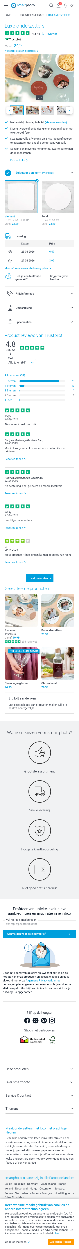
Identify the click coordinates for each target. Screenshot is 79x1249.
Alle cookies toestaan (60, 1242)
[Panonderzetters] (57, 610)
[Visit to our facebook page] (27, 1020)
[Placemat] (21, 610)
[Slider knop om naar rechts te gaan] (69, 110)
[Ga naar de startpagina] (23, 5)
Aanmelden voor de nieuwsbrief (26, 933)
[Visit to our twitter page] (35, 1020)
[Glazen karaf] (57, 663)
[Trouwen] (15, 15)
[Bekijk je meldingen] (65, 5)
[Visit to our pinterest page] (44, 1020)
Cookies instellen (15, 1242)
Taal (10, 358)
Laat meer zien (39, 578)
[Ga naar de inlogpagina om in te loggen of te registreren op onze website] (58, 5)
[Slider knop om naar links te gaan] (9, 110)
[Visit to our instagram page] (52, 1020)
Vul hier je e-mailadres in (21, 919)
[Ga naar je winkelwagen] (72, 5)
